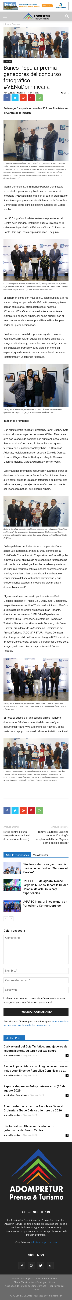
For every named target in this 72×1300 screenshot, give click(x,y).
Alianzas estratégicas (22, 1278)
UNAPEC (36, 1289)
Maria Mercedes (11, 1055)
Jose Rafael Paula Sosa (15, 1095)
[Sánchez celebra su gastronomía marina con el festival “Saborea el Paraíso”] (12, 868)
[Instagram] (31, 1265)
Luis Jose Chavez (16, 92)
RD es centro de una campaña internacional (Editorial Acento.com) (16, 835)
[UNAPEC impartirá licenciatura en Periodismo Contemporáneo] (12, 906)
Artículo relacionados (17, 855)
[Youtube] (50, 1265)
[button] (67, 16)
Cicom (52, 1282)
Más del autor (40, 855)
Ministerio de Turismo (46, 1278)
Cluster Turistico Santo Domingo (30, 1282)
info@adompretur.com (44, 1242)
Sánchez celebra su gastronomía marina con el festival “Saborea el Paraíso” (45, 868)
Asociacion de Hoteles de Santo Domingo (25, 1285)
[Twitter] (40, 1265)
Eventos (8, 61)
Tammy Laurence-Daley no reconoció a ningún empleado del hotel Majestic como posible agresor (52, 837)
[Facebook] (21, 1265)
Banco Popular (57, 1285)
